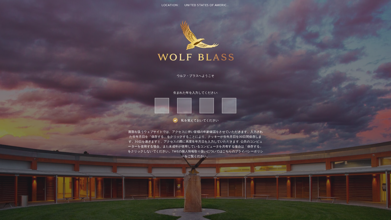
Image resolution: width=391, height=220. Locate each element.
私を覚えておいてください (200, 120)
